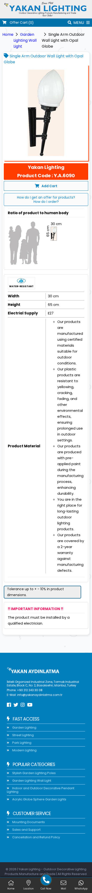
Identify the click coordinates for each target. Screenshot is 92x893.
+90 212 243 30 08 (29, 690)
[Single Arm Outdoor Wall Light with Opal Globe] (46, 113)
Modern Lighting (24, 750)
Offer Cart (18, 22)
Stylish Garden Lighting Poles (34, 773)
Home (7, 34)
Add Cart (49, 186)
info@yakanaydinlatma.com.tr (39, 695)
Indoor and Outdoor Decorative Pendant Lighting (40, 790)
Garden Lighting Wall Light (25, 40)
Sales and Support (26, 829)
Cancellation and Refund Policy (36, 837)
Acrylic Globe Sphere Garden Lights (39, 799)
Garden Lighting (24, 727)
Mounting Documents (28, 822)
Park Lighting (21, 742)
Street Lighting (23, 735)
